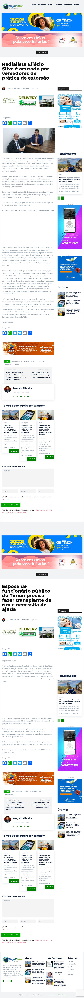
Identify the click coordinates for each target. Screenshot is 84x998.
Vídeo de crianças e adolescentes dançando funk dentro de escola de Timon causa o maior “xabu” (60, 983)
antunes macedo (30, 361)
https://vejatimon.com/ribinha (21, 392)
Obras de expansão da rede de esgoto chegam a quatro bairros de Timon (10, 429)
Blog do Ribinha (13, 88)
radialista (8, 364)
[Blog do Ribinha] (4, 88)
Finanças (24, 423)
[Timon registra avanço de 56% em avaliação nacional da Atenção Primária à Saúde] (46, 415)
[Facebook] (13, 395)
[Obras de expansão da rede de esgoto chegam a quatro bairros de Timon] (10, 415)
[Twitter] (24, 395)
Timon (16, 364)
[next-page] (62, 198)
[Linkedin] (21, 395)
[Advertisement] (28, 230)
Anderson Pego (16, 361)
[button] (77, 5)
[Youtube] (28, 395)
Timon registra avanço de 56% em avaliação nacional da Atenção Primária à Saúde (45, 430)
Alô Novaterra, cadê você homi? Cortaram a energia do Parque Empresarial (40, 375)
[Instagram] (17, 395)
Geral (6, 423)
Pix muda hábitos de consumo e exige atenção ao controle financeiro (27, 429)
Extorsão (41, 361)
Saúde (41, 423)
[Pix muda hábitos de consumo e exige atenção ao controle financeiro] (28, 415)
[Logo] (13, 6)
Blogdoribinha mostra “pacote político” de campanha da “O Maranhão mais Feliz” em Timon (59, 965)
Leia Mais (14, 451)
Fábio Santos (62, 995)
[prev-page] (59, 198)
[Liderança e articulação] (49, 975)
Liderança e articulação (58, 973)
